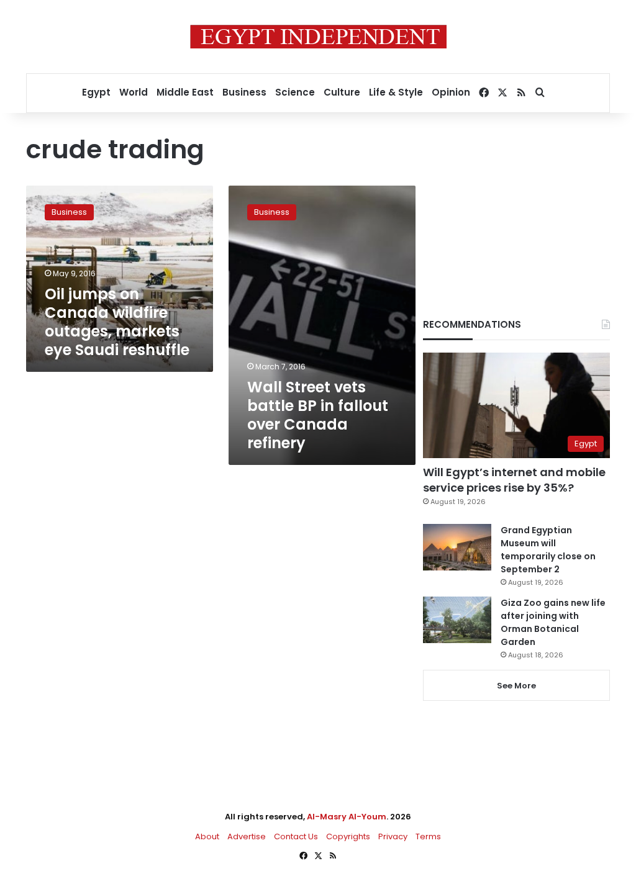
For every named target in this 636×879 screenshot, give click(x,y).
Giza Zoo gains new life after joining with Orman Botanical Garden (553, 622)
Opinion (451, 92)
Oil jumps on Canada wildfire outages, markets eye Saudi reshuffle (117, 322)
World (133, 92)
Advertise (246, 836)
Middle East (185, 92)
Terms (428, 836)
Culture (342, 92)
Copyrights (348, 836)
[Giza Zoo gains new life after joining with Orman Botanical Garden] (457, 620)
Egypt (96, 92)
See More (516, 686)
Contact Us (296, 836)
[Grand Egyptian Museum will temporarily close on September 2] (457, 547)
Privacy (392, 836)
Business (244, 92)
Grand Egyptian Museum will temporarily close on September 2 (548, 549)
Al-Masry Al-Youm (346, 817)
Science (295, 92)
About (207, 836)
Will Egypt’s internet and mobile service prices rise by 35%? (514, 479)
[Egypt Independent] (318, 36)
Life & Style (396, 92)
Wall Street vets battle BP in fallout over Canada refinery (317, 415)
